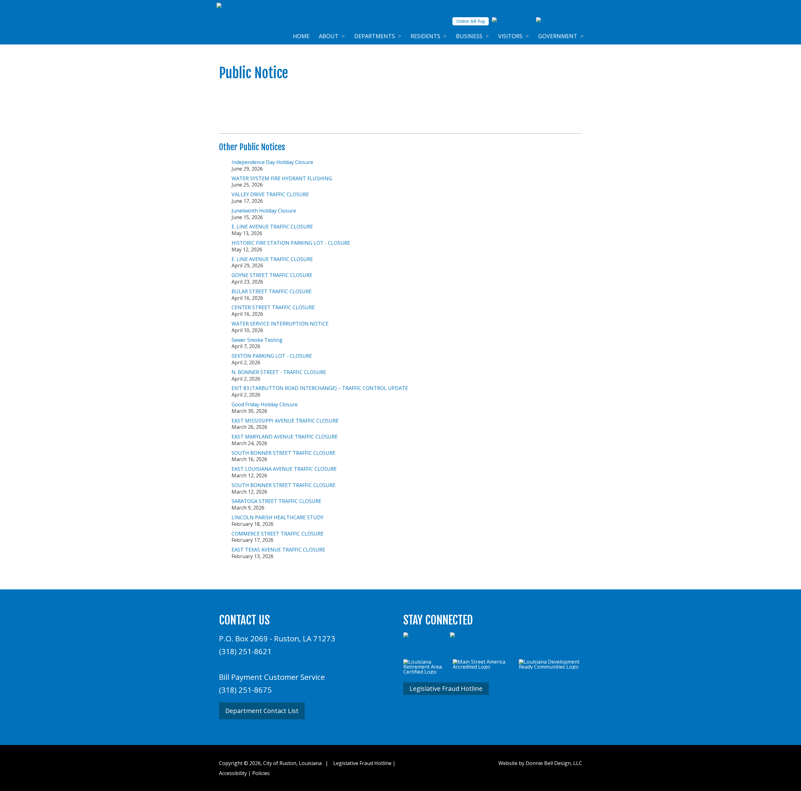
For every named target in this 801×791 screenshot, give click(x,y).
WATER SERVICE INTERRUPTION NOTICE (280, 323)
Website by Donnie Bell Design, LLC (540, 763)
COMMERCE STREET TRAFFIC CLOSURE (278, 533)
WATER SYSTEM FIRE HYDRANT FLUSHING (282, 178)
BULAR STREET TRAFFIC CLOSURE (272, 291)
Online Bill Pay (470, 21)
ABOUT (332, 36)
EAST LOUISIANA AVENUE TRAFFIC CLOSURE (284, 468)
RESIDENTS (428, 36)
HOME (301, 36)
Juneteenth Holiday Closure (264, 210)
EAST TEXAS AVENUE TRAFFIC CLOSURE (278, 549)
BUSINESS (472, 36)
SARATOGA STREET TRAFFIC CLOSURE (276, 501)
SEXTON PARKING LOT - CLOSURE (272, 355)
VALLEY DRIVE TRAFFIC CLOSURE (270, 194)
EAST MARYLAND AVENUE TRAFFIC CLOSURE (285, 436)
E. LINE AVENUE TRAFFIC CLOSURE (272, 226)
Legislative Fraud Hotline (446, 688)
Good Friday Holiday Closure (265, 404)
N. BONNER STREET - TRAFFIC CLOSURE (279, 372)
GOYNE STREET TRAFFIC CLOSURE (272, 275)
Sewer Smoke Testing (257, 339)
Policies (261, 773)
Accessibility (233, 773)
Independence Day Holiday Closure (272, 162)
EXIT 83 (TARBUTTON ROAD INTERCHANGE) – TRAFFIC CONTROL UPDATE (320, 388)
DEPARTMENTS (377, 36)
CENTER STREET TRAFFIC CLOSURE (273, 307)
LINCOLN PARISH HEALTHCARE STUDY (278, 517)
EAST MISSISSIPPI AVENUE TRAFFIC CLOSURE (285, 420)
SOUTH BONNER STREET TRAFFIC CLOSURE (283, 452)
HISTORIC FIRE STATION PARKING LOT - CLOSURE (291, 242)
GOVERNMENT (561, 36)
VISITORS (513, 36)
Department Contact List (261, 710)
